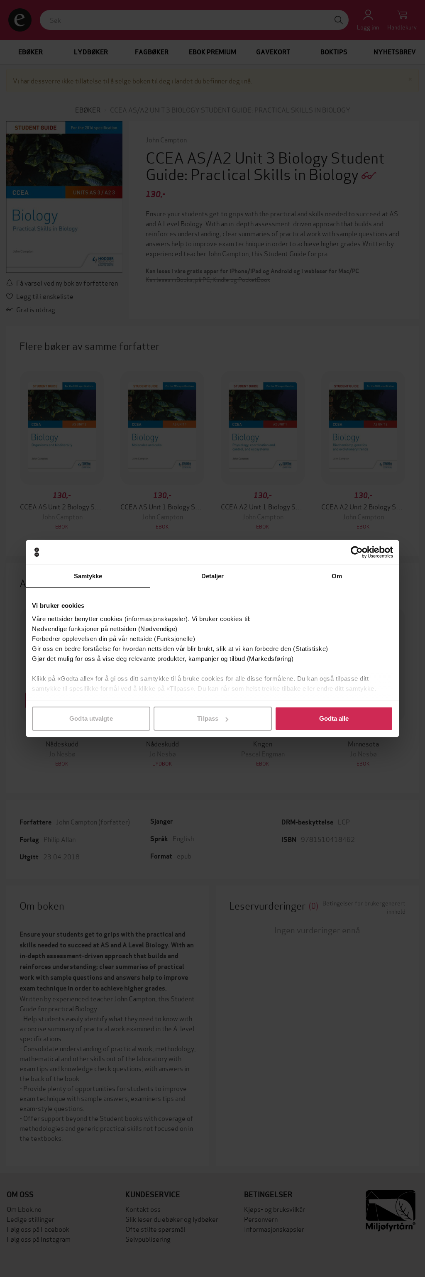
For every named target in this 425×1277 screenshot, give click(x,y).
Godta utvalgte (90, 718)
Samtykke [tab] (88, 576)
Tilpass (207, 718)
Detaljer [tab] (212, 576)
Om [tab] (337, 576)
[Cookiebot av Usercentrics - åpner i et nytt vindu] (356, 552)
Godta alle (334, 718)
